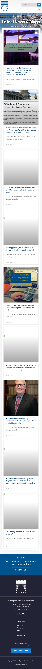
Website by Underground (21, 664)
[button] (39, 10)
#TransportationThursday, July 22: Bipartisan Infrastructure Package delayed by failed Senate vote (21, 421)
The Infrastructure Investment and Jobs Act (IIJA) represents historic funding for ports (20, 190)
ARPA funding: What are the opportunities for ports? (20, 533)
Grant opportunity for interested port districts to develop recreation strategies (20, 249)
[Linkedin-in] (23, 613)
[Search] (39, 5)
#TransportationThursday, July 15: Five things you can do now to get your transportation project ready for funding (20, 481)
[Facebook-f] (19, 613)
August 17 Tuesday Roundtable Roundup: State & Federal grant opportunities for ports (20, 307)
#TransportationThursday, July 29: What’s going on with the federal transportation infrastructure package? (21, 367)
